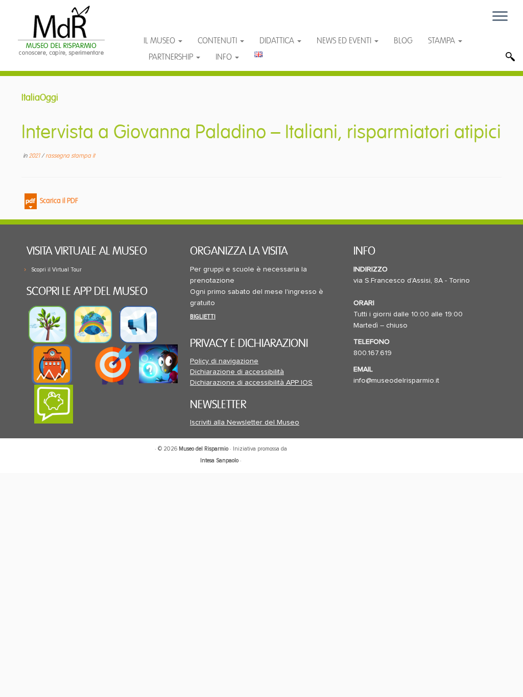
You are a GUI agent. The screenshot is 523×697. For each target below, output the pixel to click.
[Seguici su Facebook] (161, 22)
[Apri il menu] (500, 16)
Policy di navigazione (224, 361)
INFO (225, 57)
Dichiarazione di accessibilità (237, 372)
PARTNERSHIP (172, 57)
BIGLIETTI (203, 316)
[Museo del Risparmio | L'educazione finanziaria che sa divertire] (61, 30)
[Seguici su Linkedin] (201, 22)
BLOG (403, 41)
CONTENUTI (218, 41)
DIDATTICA (277, 41)
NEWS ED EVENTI (345, 41)
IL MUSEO (160, 41)
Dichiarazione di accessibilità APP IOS (251, 382)
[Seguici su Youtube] (181, 22)
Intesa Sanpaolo (219, 460)
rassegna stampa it (70, 156)
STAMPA (442, 41)
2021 (35, 156)
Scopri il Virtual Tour (56, 269)
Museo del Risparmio (203, 449)
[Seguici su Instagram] (221, 22)
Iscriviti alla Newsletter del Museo (244, 422)
